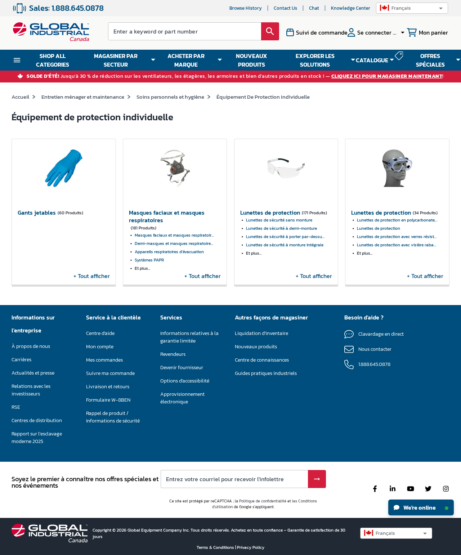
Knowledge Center (350, 8)
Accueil (20, 97)
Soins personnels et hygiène (170, 97)
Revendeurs (172, 354)
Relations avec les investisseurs (31, 390)
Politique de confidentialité (262, 501)
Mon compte (99, 346)
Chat (314, 8)
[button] (412, 8)
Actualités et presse (33, 373)
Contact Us (285, 8)
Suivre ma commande (110, 373)
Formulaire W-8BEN (108, 400)
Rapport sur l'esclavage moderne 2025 (37, 437)
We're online (419, 507)
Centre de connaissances (262, 360)
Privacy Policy (250, 547)
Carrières (21, 359)
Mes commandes (104, 360)
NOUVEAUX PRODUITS (251, 60)
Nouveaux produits (256, 346)
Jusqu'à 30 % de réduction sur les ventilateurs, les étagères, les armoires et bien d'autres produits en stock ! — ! (235, 76)
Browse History (245, 8)
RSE (16, 407)
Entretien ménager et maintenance (82, 97)
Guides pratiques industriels (266, 373)
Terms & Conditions (216, 547)
